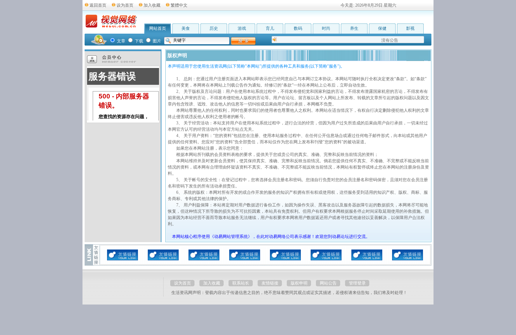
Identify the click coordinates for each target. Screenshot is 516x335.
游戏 (242, 28)
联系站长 (240, 283)
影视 (410, 28)
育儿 (270, 28)
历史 (214, 28)
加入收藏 (152, 5)
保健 (382, 28)
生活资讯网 (181, 292)
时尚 (326, 28)
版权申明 (299, 283)
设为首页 (125, 5)
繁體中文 (179, 5)
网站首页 (157, 28)
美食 (185, 28)
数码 (298, 28)
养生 (354, 28)
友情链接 (270, 283)
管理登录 (357, 283)
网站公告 (328, 283)
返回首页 (98, 5)
